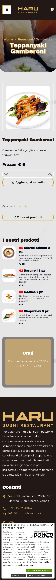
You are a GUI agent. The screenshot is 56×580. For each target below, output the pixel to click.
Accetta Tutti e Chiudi (39, 570)
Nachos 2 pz (31, 292)
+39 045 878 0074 (20, 508)
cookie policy (25, 565)
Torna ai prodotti (29, 217)
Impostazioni (18, 575)
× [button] (51, 525)
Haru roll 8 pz (32, 270)
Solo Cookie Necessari (40, 575)
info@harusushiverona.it (24, 513)
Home (8, 39)
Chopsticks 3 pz (33, 311)
